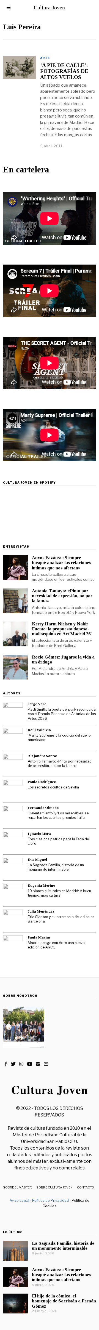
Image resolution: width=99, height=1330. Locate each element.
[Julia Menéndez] (13, 919)
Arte (45, 58)
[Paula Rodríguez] (13, 790)
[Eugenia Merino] (13, 893)
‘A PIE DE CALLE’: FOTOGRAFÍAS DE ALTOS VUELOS (64, 71)
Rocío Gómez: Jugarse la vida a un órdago (63, 659)
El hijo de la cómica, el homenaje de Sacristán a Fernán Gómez (64, 1300)
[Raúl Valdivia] (13, 738)
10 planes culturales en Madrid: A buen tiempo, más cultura (59, 893)
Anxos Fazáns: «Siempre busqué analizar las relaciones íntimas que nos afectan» (61, 562)
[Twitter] (13, 1064)
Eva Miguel (37, 859)
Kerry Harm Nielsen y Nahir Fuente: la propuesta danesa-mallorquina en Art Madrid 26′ (62, 628)
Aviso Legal (19, 1200)
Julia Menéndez (41, 911)
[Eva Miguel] (13, 868)
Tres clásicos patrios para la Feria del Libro (59, 841)
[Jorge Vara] (13, 712)
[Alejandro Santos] (13, 764)
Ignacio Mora (39, 833)
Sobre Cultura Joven (54, 1187)
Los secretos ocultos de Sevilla (53, 787)
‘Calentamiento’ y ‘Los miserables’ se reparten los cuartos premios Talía (58, 815)
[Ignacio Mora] (13, 842)
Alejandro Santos (42, 756)
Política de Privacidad (50, 1200)
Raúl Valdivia (39, 730)
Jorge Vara (37, 704)
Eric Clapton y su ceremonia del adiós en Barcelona (61, 919)
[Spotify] (38, 1064)
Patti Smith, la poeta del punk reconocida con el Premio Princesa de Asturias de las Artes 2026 (62, 714)
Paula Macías (39, 937)
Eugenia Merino (41, 885)
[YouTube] (30, 1064)
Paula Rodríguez (42, 782)
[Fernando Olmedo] (13, 816)
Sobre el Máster (17, 1187)
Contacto (85, 1187)
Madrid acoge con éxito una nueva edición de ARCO (56, 945)
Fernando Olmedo (43, 808)
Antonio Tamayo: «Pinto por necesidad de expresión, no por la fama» (62, 595)
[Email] (46, 1064)
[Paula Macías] (13, 945)
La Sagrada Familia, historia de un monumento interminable (56, 867)
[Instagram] (21, 1064)
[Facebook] (6, 1064)
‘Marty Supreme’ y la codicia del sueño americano (59, 737)
